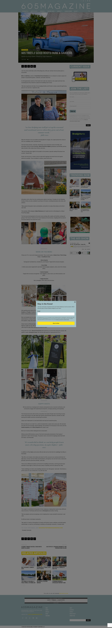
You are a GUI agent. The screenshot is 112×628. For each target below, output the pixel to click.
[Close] (75, 302)
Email (38, 311)
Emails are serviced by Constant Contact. (62, 319)
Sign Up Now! (56, 323)
